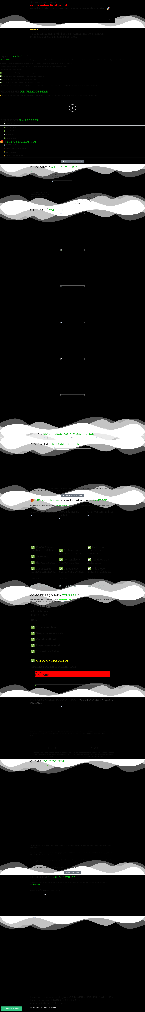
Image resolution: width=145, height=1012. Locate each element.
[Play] (72, 108)
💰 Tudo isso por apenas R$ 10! (13, 155)
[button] (72, 124)
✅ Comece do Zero (9, 123)
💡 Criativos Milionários (10, 152)
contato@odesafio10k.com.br (48, 1003)
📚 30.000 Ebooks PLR (10, 145)
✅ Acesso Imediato (9, 131)
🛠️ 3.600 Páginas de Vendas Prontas (14, 148)
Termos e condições (36, 1007)
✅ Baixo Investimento (10, 127)
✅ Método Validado (9, 138)
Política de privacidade (50, 1007)
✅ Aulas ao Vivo (8, 134)
